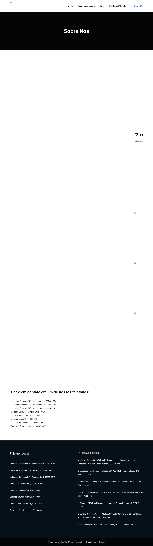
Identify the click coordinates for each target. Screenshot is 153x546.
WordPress (68, 542)
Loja (102, 6)
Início (70, 6)
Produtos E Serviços (118, 6)
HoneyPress (86, 542)
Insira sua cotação (86, 6)
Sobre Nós (138, 6)
